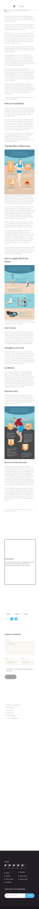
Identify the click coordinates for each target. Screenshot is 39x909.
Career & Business (12, 718)
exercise (8, 614)
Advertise (22, 872)
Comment (7, 640)
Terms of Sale (9, 879)
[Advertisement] (21, 753)
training (25, 614)
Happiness (10, 710)
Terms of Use (23, 876)
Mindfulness (10, 708)
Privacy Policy (24, 879)
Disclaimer (9, 882)
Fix (18, 50)
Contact (8, 876)
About (7, 873)
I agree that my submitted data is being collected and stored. (19, 670)
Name (6, 658)
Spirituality (10, 713)
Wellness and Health (13, 705)
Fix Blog (14, 511)
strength (17, 614)
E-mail (22, 658)
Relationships (11, 716)
